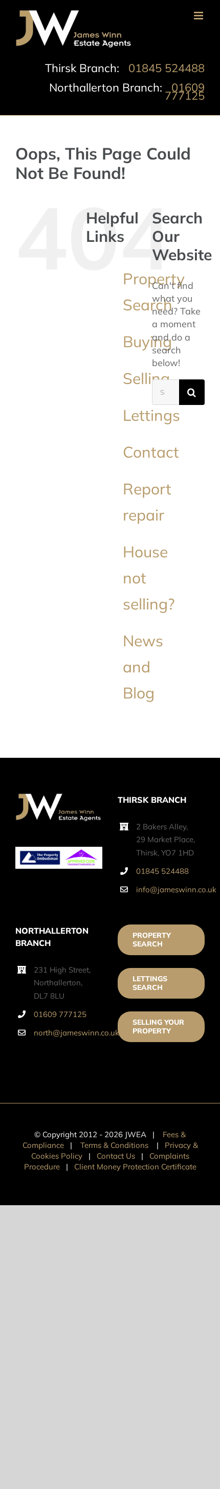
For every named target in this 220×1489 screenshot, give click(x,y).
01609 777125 (185, 91)
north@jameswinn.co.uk (68, 1032)
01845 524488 (166, 68)
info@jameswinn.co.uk (170, 889)
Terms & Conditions (114, 1145)
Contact (151, 452)
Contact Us (116, 1156)
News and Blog (143, 667)
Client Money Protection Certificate (135, 1166)
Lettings (151, 415)
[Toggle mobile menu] (199, 15)
